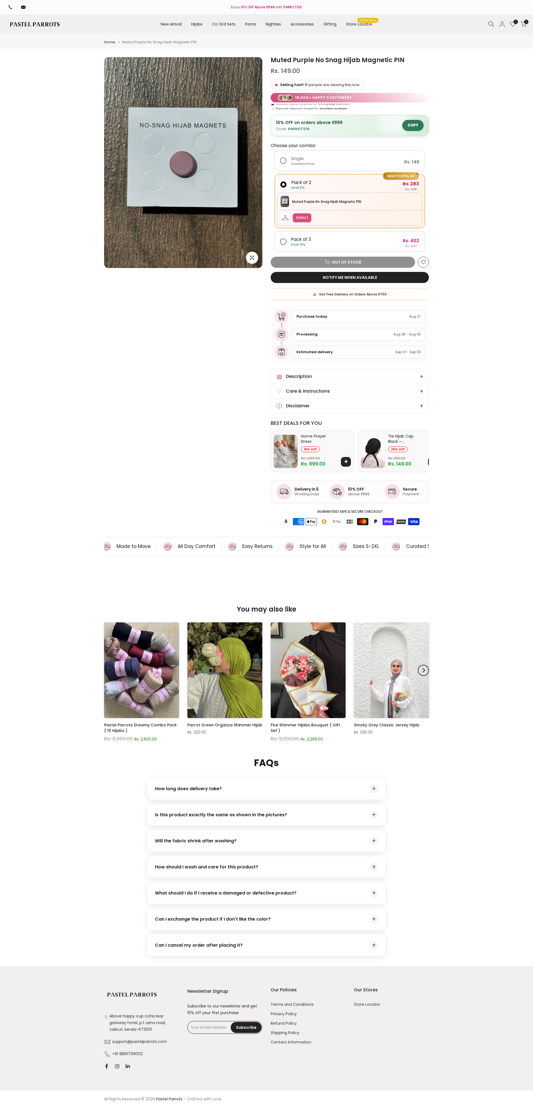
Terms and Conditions (292, 1004)
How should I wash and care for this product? (265, 866)
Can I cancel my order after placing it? (265, 945)
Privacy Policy (284, 1014)
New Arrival (171, 24)
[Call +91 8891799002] (10, 7)
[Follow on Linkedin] (127, 1066)
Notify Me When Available (350, 277)
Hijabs (196, 24)
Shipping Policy (285, 1032)
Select (302, 217)
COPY (413, 125)
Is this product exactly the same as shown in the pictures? (265, 814)
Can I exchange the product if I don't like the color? (265, 919)
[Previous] (109, 670)
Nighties (273, 24)
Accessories (302, 24)
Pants (250, 24)
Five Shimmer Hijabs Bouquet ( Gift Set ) (305, 727)
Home (109, 42)
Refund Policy (284, 1023)
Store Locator (361, 24)
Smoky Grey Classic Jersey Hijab (386, 725)
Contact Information (291, 1042)
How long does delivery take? (265, 788)
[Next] (423, 670)
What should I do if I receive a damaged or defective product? (265, 893)
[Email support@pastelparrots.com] (23, 7)
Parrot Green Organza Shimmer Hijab (224, 725)
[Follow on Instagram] (117, 1066)
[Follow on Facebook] (106, 1066)
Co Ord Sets (223, 24)
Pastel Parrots (169, 1099)
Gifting (329, 24)
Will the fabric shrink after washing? (265, 840)
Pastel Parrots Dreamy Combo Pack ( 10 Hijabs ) (140, 727)
